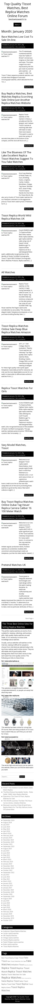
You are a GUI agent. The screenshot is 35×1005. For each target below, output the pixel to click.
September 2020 (8, 896)
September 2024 (8, 820)
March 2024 (7, 833)
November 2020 (8, 892)
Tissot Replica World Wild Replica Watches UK (16, 217)
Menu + (17, 25)
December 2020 (8, 890)
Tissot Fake (11, 984)
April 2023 (6, 857)
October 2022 (7, 870)
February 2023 (8, 862)
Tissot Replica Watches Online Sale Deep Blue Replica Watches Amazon (16, 329)
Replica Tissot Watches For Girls (17, 389)
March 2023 (7, 859)
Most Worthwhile (28, 965)
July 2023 (6, 851)
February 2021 (8, 886)
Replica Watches (11, 977)
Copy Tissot (19, 958)
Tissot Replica (22, 984)
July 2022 (6, 875)
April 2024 (6, 831)
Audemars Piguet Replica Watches (14, 931)
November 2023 (8, 842)
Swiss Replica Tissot (10, 981)
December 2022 (8, 866)
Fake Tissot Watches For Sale (16, 961)
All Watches (8, 272)
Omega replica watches (11, 938)
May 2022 (6, 879)
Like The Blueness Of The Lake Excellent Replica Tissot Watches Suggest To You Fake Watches (17, 157)
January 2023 (7, 864)
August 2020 (7, 899)
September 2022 (8, 873)
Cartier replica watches (11, 933)
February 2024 (8, 836)
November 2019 (8, 918)
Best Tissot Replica (7, 958)
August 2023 (7, 849)
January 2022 (7, 883)
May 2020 (6, 905)
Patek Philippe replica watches (13, 942)
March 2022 (7, 881)
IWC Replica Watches (10, 936)
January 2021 (7, 888)
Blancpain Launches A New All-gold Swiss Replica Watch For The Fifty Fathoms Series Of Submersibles (17, 807)
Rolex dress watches (26, 978)
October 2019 (7, 920)
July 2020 (6, 901)
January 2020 (7, 914)
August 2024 (7, 823)
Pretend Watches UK (13, 565)
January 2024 (7, 838)
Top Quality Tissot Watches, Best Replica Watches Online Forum (17, 10)
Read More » (29, 87)
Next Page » (29, 618)
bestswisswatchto (8, 47)
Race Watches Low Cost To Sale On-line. (17, 38)
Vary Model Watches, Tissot (13, 446)
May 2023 (6, 855)
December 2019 (8, 916)
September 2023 (8, 846)
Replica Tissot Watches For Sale (13, 974)
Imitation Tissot (17, 964)
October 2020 (7, 894)
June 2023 (6, 853)
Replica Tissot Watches (20, 971)
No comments (20, 47)
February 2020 (8, 912)
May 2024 (6, 829)
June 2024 (6, 827)
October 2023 (7, 844)
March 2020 (7, 909)
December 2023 (8, 840)
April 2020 (6, 907)
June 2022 (6, 877)
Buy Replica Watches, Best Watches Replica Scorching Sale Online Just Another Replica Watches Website (17, 98)
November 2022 (8, 868)
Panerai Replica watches (11, 940)
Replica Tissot (8, 968)
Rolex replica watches (10, 944)
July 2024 (6, 825)
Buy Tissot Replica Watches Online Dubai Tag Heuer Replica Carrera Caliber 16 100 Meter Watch (17, 506)
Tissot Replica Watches (11, 946)
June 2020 (6, 903)
